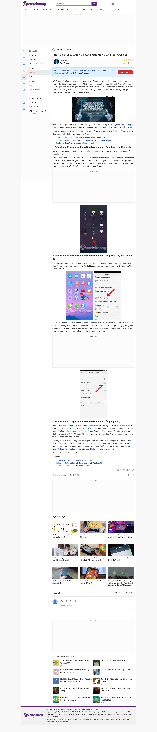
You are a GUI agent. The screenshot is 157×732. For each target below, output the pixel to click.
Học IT (113, 10)
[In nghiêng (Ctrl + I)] (70, 601)
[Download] (24, 90)
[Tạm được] (127, 60)
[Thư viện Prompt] (24, 58)
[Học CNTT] (24, 83)
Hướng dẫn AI (42, 10)
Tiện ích (121, 10)
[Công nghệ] (24, 77)
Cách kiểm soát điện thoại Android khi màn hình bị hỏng (77, 460)
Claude (52, 10)
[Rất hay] (132, 60)
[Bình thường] (128, 60)
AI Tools (85, 10)
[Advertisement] (78, 31)
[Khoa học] (24, 109)
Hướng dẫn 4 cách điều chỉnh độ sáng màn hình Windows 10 (79, 463)
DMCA (102, 709)
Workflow (94, 10)
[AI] (24, 51)
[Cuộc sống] (24, 103)
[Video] (24, 96)
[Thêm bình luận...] (96, 607)
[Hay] (130, 60)
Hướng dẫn (70, 709)
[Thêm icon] (62, 601)
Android (68, 50)
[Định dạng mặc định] (75, 601)
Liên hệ (83, 709)
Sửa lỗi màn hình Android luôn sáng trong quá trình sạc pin (78, 143)
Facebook (97, 709)
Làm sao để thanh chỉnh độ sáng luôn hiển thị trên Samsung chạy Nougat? (84, 140)
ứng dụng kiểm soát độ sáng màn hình (78, 428)
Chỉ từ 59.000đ (125, 72)
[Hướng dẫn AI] (24, 64)
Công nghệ (104, 10)
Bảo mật (63, 709)
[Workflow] (24, 70)
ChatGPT (61, 10)
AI (34, 10)
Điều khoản (56, 709)
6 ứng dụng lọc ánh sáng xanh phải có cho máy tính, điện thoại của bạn (83, 138)
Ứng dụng (77, 709)
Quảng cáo (89, 709)
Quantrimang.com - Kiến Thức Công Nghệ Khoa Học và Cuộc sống (35, 4)
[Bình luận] (124, 63)
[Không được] (125, 60)
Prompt (77, 10)
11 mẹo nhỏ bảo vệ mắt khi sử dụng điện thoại (73, 466)
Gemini (69, 10)
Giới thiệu (49, 709)
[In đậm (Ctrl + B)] (67, 601)
